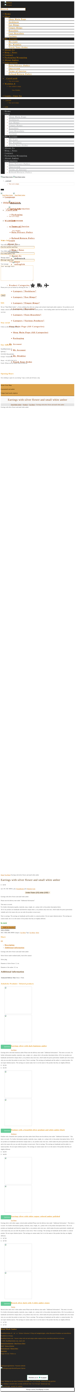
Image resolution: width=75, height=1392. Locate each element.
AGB (2, 1346)
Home (2, 875)
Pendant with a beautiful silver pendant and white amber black (38, 1130)
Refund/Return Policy (20, 74)
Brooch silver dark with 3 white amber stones (30, 1303)
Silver (37, 932)
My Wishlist (15, 44)
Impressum (14, 68)
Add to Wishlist (5, 930)
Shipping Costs (31, 889)
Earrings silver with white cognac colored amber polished (35, 1216)
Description (9, 945)
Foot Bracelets (16, 33)
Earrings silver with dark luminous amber (29, 1046)
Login (6, 106)
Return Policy (14, 1348)
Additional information (14, 948)
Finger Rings (15, 28)
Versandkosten (20, 889)
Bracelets (13, 31)
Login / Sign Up (13, 96)
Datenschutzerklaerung (7, 1343)
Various (13, 36)
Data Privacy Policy (19, 65)
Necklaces (14, 22)
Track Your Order (18, 47)
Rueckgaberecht (5, 1348)
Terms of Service (17, 71)
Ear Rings (14, 25)
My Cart (13, 42)
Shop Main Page (17, 19)
